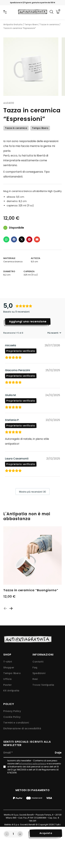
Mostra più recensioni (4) (32, 491)
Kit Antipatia (11, 690)
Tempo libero (31, 24)
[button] (6, 239)
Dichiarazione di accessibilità (22, 728)
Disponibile (16, 227)
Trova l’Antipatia (43, 685)
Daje (58, 753)
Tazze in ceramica (49, 24)
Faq (34, 667)
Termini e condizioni (16, 722)
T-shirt (7, 661)
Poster (7, 685)
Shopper (8, 667)
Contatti (37, 661)
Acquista (45, 833)
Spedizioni (38, 673)
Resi (35, 679)
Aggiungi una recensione (27, 321)
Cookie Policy (12, 717)
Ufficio (7, 679)
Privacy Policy (12, 711)
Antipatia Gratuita (12, 24)
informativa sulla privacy (32, 763)
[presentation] (5, 608)
